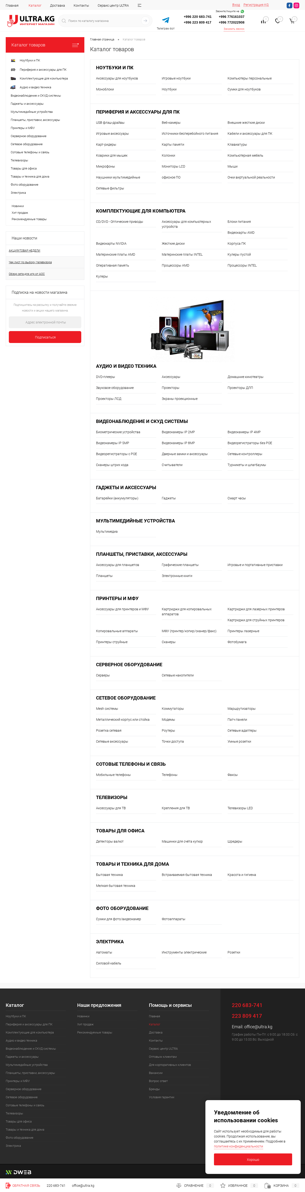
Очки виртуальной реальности (251, 177)
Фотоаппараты (173, 919)
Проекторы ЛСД (108, 399)
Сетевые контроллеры (245, 454)
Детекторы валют (110, 841)
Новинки (18, 206)
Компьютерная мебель (245, 155)
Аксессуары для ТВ (111, 808)
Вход (236, 5)
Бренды (154, 1089)
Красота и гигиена (242, 875)
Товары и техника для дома (132, 864)
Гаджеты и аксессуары (126, 487)
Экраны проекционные (180, 399)
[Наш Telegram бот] (165, 20)
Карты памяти (173, 144)
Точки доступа (173, 741)
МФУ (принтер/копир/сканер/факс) (189, 631)
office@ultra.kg (258, 1026)
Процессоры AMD (175, 265)
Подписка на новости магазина (39, 292)
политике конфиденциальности (238, 1146)
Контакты (81, 5)
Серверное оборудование (129, 664)
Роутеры (168, 730)
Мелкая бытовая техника (115, 886)
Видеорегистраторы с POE (116, 454)
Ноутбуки (169, 89)
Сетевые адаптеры (242, 730)
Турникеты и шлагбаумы (247, 465)
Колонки (168, 155)
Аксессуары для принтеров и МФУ (122, 609)
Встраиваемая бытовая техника (187, 875)
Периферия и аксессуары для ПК (138, 111)
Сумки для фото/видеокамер (118, 919)
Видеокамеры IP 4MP (244, 432)
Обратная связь (26, 1185)
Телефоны (170, 775)
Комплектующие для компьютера (140, 211)
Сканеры (169, 642)
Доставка (57, 5)
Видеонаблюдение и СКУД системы (142, 421)
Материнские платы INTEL (182, 254)
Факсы (233, 775)
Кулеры (102, 276)
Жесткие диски (173, 243)
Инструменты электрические (184, 952)
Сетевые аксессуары (112, 741)
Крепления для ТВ (176, 808)
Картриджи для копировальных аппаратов (187, 611)
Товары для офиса (120, 830)
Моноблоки (105, 89)
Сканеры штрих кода (112, 465)
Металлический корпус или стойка (123, 719)
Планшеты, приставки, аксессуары (141, 554)
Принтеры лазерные (243, 631)
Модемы (168, 719)
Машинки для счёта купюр (182, 841)
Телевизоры (111, 797)
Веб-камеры (171, 122)
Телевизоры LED (240, 808)
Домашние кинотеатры (246, 377)
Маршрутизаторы (242, 708)
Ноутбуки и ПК (114, 67)
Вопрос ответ (158, 1081)
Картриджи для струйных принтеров (256, 620)
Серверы (103, 675)
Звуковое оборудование (115, 388)
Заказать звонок (234, 28)
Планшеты (104, 576)
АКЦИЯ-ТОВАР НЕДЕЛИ (24, 250)
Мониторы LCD (173, 166)
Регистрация (254, 5)
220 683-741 (56, 1185)
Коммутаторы (173, 708)
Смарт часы (237, 498)
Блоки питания (239, 222)
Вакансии (156, 1073)
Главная (12, 5)
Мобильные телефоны (113, 775)
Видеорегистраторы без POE (250, 443)
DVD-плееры (105, 377)
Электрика (110, 941)
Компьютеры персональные (250, 78)
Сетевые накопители (178, 675)
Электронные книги (177, 576)
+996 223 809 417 (197, 22)
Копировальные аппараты (117, 631)
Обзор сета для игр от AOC (27, 274)
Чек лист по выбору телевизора (30, 262)
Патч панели (237, 719)
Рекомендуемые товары (29, 219)
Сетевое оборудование (126, 697)
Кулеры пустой (239, 254)
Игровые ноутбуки (176, 78)
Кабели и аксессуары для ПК (250, 133)
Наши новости (24, 238)
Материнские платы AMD (115, 254)
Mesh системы (107, 708)
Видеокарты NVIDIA (111, 243)
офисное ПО (171, 177)
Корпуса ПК (237, 243)
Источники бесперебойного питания (190, 133)
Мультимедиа (107, 531)
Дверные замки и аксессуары (185, 454)
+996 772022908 (231, 22)
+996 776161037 (231, 17)
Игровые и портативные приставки (255, 565)
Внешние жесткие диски (246, 122)
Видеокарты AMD (241, 232)
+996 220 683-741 (198, 17)
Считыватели (172, 465)
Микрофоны (105, 166)
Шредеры (235, 841)
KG (266, 5)
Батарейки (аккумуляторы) (117, 498)
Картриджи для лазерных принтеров (256, 609)
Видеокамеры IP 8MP (178, 443)
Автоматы (104, 952)
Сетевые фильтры (110, 188)
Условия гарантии (161, 1097)
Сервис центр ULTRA (113, 5)
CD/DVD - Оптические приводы (119, 222)
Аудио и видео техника (126, 366)
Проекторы (170, 388)
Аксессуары (171, 377)
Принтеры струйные (111, 642)
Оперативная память (112, 265)
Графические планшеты (180, 565)
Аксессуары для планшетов (117, 565)
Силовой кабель (108, 963)
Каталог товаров (28, 44)
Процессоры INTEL (242, 265)
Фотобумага (237, 642)
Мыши (233, 166)
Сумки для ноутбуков (244, 89)
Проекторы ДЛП (240, 388)
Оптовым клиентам (163, 1056)
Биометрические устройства (118, 432)
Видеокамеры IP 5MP (112, 443)
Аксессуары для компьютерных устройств (186, 224)
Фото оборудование (122, 908)
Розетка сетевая (109, 730)
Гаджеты (169, 498)
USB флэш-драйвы (110, 122)
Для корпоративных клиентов (170, 1065)
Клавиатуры (237, 144)
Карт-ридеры (106, 144)
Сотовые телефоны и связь (131, 764)
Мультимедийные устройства (135, 520)
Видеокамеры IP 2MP (178, 432)
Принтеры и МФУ (117, 598)
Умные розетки (239, 741)
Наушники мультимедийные (118, 177)
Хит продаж (20, 212)
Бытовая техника (109, 875)
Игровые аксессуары (112, 133)
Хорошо (253, 1160)
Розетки (234, 952)
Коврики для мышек (111, 155)
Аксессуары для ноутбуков (117, 78)
